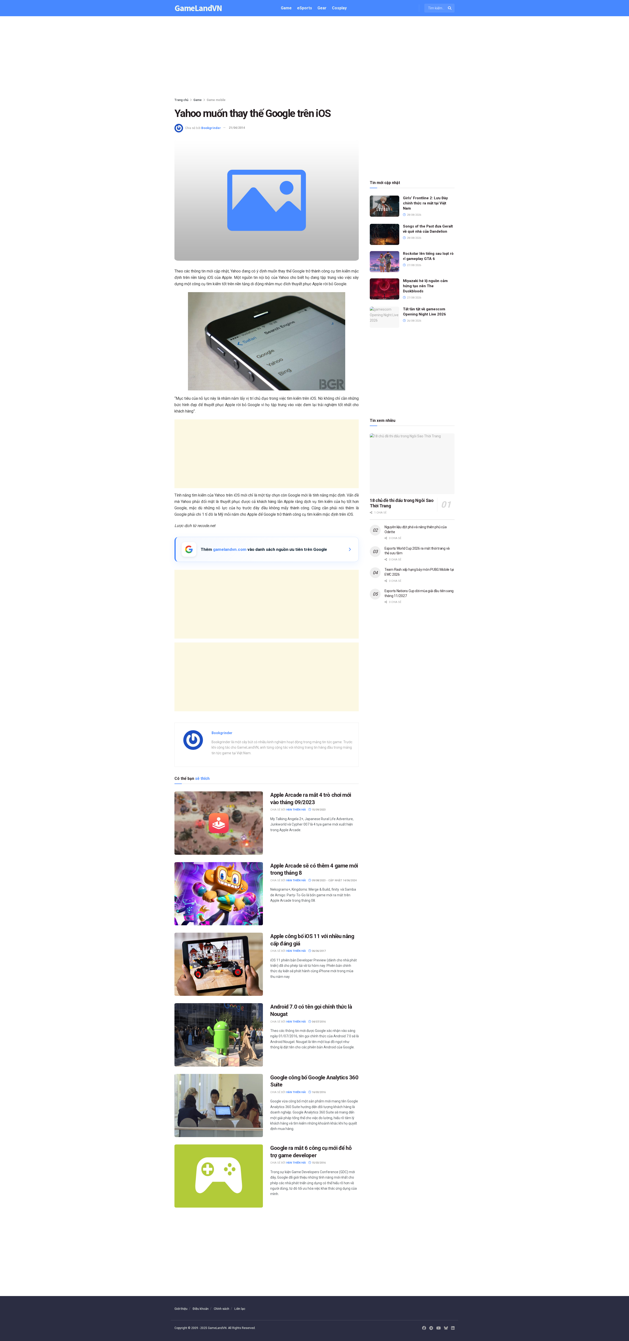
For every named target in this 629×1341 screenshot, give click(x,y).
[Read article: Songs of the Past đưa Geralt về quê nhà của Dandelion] (384, 234)
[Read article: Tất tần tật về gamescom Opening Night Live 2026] (384, 317)
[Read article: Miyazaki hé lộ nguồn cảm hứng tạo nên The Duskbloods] (384, 289)
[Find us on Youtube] (438, 1328)
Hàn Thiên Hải (296, 809)
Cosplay (339, 8)
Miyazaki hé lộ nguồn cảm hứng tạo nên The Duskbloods (425, 286)
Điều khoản (201, 1309)
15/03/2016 (318, 1162)
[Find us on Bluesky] (446, 1328)
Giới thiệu (180, 1309)
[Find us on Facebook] (424, 1328)
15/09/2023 (318, 809)
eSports (304, 8)
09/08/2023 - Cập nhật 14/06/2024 (334, 880)
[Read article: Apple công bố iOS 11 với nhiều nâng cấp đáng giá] (218, 964)
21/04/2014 (237, 127)
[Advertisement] (314, 58)
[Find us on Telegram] (431, 1328)
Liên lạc (239, 1309)
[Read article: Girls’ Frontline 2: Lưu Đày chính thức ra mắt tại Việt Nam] (384, 206)
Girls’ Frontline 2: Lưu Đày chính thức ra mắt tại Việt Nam (425, 203)
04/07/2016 (318, 1021)
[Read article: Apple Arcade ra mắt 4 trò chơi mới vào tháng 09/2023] (218, 823)
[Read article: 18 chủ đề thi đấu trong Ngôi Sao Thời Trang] (412, 463)
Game (286, 8)
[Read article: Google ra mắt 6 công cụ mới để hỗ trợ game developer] (218, 1176)
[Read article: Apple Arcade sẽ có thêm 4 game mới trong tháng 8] (218, 893)
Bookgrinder (211, 127)
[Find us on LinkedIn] (453, 1328)
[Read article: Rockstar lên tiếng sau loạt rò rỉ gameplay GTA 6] (384, 261)
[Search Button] (450, 8)
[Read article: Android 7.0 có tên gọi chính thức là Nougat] (218, 1034)
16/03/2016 (318, 1092)
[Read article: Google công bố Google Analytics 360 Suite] (218, 1105)
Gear (322, 8)
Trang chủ (181, 100)
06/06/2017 (318, 951)
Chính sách (221, 1309)
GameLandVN (198, 8)
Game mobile (216, 100)
